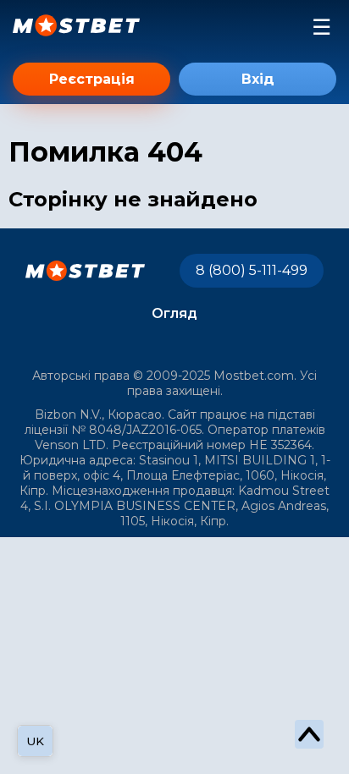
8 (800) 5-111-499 (251, 270)
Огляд (174, 313)
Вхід (257, 79)
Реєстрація (92, 79)
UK (35, 741)
